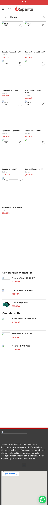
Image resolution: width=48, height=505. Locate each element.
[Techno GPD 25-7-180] (6, 293)
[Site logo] (24, 8)
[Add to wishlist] (20, 25)
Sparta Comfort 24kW (35, 52)
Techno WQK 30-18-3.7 (23, 278)
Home (5, 17)
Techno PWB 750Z (21, 346)
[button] (24, 465)
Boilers (4, 55)
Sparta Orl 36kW (9, 169)
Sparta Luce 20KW (33, 131)
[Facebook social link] (22, 2)
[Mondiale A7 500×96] (6, 337)
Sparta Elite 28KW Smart (24, 319)
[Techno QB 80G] (6, 304)
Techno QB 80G (20, 302)
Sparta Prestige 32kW (12, 207)
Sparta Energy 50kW (11, 131)
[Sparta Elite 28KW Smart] (6, 323)
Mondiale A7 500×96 (22, 334)
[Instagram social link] (25, 2)
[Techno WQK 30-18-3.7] (6, 281)
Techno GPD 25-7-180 (22, 290)
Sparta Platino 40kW (34, 169)
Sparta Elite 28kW (10, 90)
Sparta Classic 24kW (11, 52)
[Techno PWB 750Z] (6, 349)
